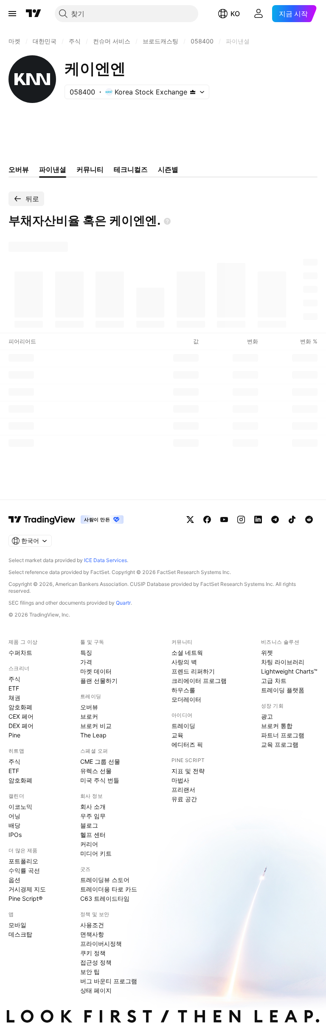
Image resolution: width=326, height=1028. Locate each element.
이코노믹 (20, 806)
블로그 (89, 825)
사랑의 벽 (184, 661)
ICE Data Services (105, 560)
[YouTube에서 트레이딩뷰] (224, 519)
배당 (14, 825)
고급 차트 (274, 680)
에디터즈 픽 (187, 744)
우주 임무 (93, 816)
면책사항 (92, 934)
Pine (14, 735)
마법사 (180, 780)
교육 (177, 735)
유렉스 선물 (96, 770)
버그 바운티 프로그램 (108, 981)
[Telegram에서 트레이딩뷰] (275, 519)
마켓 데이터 (96, 671)
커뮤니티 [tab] (90, 169)
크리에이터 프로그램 (199, 680)
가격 (86, 661)
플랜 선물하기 (99, 680)
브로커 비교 (96, 725)
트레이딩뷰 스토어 (104, 879)
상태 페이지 (96, 990)
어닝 (14, 816)
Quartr (123, 603)
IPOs (15, 834)
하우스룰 (183, 690)
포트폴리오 (23, 861)
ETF (13, 688)
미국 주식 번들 (99, 780)
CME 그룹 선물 (100, 761)
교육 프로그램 (279, 744)
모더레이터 (186, 699)
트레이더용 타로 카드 (108, 889)
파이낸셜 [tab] (52, 169)
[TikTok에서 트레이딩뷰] (292, 519)
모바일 (17, 924)
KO (235, 13)
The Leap (93, 735)
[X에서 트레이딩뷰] (190, 519)
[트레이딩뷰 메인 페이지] (33, 14)
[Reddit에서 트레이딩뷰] (309, 519)
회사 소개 (93, 806)
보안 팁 (90, 971)
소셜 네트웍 (187, 652)
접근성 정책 (96, 962)
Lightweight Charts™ (289, 671)
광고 (267, 716)
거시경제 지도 (27, 889)
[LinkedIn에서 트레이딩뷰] (258, 519)
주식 (14, 678)
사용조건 (92, 924)
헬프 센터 (93, 834)
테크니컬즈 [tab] (131, 169)
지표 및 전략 (188, 770)
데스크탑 (20, 934)
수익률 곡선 (24, 870)
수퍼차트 (20, 652)
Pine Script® (25, 898)
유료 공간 (184, 798)
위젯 (267, 652)
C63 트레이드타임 (104, 898)
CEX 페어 (21, 716)
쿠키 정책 (93, 953)
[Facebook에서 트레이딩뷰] (207, 519)
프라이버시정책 (101, 943)
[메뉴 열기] (12, 13)
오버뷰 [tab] (18, 169)
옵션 (14, 879)
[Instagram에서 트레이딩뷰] (241, 519)
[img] (193, 92)
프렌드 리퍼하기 (193, 671)
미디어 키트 (96, 853)
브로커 (89, 716)
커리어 (89, 844)
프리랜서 (183, 789)
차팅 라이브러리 (282, 661)
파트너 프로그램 (282, 735)
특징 (86, 652)
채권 (14, 697)
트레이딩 (183, 725)
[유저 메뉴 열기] (258, 13)
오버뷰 (89, 707)
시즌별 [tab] (168, 169)
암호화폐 (20, 707)
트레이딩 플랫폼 (282, 690)
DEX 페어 (21, 725)
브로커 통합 (276, 725)
